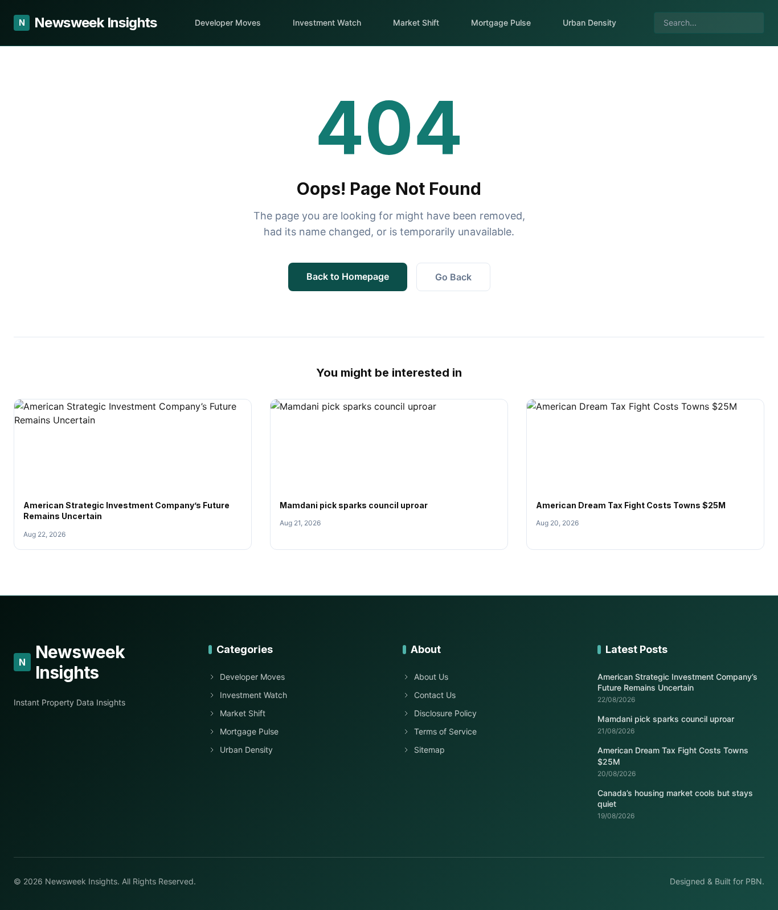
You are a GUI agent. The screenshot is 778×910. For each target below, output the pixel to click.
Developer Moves (228, 22)
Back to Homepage (347, 276)
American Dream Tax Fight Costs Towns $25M (631, 505)
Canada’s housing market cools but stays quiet (675, 798)
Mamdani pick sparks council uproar (354, 505)
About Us (431, 677)
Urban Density (589, 22)
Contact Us (435, 695)
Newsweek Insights (88, 22)
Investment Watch (327, 22)
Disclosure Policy (445, 713)
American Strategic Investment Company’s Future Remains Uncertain (677, 682)
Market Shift (416, 22)
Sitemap (429, 749)
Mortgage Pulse (501, 22)
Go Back (453, 277)
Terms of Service (445, 731)
